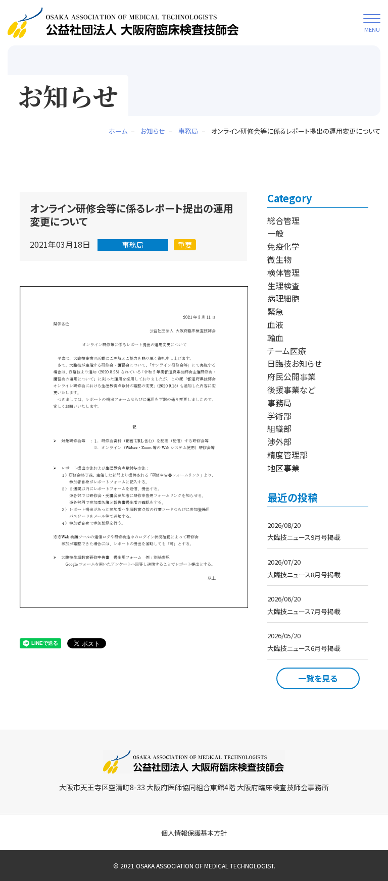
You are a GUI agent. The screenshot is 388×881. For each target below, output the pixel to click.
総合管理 (283, 220)
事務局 (132, 245)
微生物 (279, 259)
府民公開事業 (291, 376)
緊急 (275, 311)
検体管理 (283, 272)
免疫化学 (283, 246)
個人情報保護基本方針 (194, 833)
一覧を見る (317, 678)
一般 (275, 233)
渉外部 (279, 441)
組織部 (279, 428)
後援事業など (291, 389)
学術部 (279, 416)
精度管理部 (287, 455)
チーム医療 (286, 351)
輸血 (275, 338)
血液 (275, 324)
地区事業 (283, 468)
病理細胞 (283, 298)
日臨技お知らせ (294, 363)
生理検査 (283, 286)
